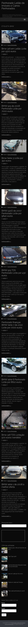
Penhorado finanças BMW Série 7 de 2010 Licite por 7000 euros (12, 325)
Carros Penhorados (12, 45)
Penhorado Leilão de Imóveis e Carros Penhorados (13, 5)
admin (4, 54)
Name (3, 603)
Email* (3, 608)
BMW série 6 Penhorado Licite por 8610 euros (13, 380)
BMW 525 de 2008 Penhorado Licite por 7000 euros (11, 108)
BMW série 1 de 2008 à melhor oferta (13, 485)
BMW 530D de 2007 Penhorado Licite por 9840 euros (11, 213)
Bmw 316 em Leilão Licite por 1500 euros (14, 50)
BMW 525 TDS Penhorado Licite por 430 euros (14, 273)
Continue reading (6, 76)
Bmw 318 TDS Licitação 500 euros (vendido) (13, 436)
